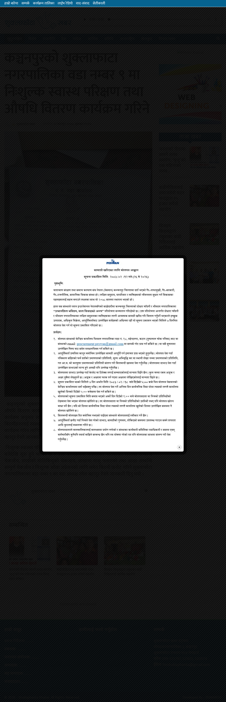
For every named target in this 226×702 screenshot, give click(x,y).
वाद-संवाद (82, 3)
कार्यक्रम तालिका (43, 3)
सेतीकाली (99, 3)
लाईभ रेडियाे (65, 3)
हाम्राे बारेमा (11, 3)
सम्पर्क (25, 3)
